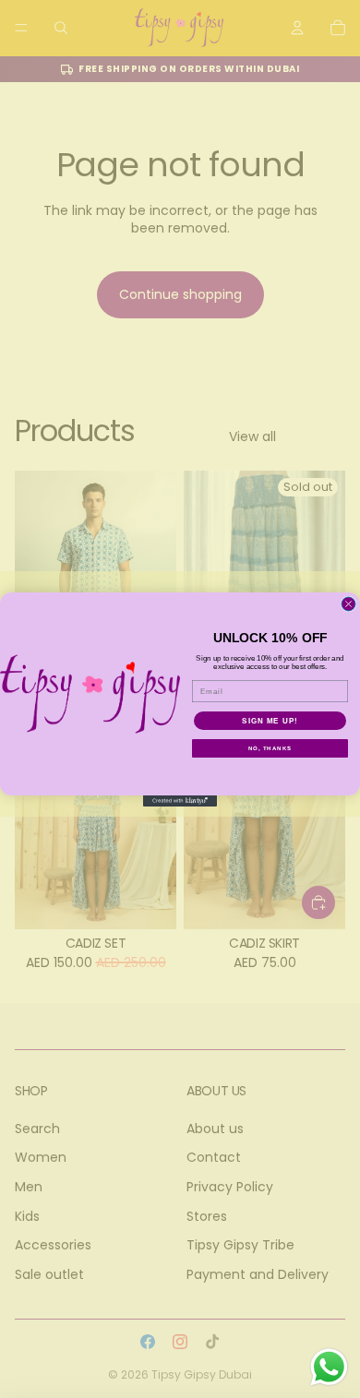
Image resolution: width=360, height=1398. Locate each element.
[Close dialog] (348, 604)
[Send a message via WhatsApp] (329, 1367)
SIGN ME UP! (270, 720)
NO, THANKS (270, 748)
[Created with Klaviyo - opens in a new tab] (180, 801)
